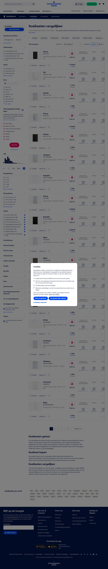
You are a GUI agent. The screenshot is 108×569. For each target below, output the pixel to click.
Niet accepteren (40, 298)
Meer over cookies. (54, 294)
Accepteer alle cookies (58, 298)
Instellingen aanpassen (40, 302)
